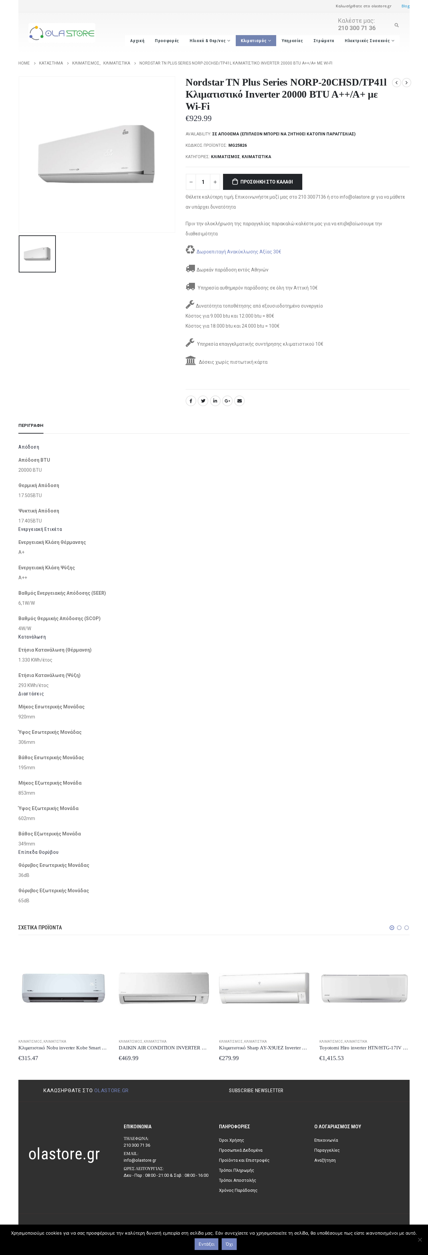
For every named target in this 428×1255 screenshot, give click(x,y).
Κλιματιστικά (256, 156)
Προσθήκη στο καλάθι (266, 182)
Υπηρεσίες (292, 40)
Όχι (229, 1244)
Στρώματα (324, 40)
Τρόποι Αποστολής (237, 1180)
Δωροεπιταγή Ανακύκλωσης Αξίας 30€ (239, 251)
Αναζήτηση (325, 1160)
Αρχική (137, 40)
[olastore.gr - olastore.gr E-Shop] (61, 33)
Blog (406, 5)
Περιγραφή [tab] (30, 425)
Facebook (191, 400)
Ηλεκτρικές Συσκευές (367, 40)
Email (239, 400)
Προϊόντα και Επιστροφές (244, 1160)
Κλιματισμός (253, 40)
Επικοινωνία (326, 1140)
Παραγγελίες (327, 1150)
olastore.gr (111, 1091)
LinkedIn (215, 400)
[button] (392, 927)
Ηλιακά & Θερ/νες (208, 40)
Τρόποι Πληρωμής (236, 1170)
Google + (227, 400)
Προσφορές (167, 40)
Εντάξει (206, 1244)
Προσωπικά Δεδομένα (240, 1150)
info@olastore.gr (140, 1160)
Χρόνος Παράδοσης (238, 1190)
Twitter (203, 400)
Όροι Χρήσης (231, 1140)
